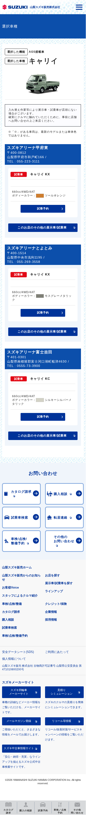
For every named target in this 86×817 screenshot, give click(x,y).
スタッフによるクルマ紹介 (20, 595)
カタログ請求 (11, 611)
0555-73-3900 (28, 366)
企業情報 (51, 611)
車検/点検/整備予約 (15, 635)
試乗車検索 (9, 627)
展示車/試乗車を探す (59, 583)
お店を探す (52, 575)
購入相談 (8, 619)
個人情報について (14, 658)
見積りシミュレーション (62, 691)
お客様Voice (10, 587)
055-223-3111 (28, 161)
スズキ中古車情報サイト (19, 748)
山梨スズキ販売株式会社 (45, 7)
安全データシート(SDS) (18, 652)
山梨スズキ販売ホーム (17, 567)
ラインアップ (54, 591)
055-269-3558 (28, 262)
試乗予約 (43, 208)
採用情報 (51, 619)
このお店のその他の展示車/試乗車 (42, 227)
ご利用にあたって (57, 652)
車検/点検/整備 (12, 603)
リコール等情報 (61, 721)
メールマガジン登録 (18, 721)
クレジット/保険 (56, 603)
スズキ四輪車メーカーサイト (18, 691)
